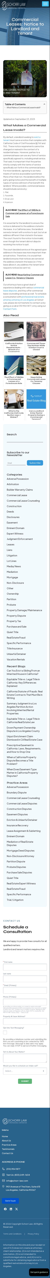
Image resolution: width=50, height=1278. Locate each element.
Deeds (10, 511)
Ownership (13, 593)
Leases (10, 544)
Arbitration (13, 484)
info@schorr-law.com (17, 1180)
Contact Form (10, 309)
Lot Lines (11, 560)
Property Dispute (16, 615)
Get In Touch (10, 1201)
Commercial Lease (17, 495)
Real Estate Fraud (16, 637)
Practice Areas (9, 1145)
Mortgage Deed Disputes (20, 850)
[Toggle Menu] (45, 4)
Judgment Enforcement (20, 538)
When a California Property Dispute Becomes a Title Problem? (21, 760)
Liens (9, 549)
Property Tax (14, 621)
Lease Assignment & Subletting (24, 830)
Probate (11, 604)
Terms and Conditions (12, 1234)
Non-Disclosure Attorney (20, 856)
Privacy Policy (33, 1234)
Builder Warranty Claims (20, 489)
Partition (11, 599)
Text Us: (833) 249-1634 (18, 1174)
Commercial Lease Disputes (22, 803)
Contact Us (7, 1153)
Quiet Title (12, 632)
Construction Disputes (19, 808)
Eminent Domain (15, 528)
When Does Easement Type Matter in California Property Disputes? (22, 772)
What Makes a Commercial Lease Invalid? (24, 107)
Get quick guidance (39, 1272)
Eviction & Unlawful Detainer (22, 819)
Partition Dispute (16, 861)
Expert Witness (15, 533)
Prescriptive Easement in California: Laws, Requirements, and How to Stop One (24, 748)
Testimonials (8, 1149)
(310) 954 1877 (13, 1169)
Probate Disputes (16, 866)
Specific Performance (19, 643)
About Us (6, 1141)
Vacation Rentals (16, 659)
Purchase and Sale (16, 626)
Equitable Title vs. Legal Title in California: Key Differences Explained (23, 682)
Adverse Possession (18, 478)
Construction (14, 506)
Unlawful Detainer (16, 653)
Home (5, 1136)
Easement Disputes (17, 814)
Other (10, 588)
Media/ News (14, 566)
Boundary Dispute (17, 792)
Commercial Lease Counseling (23, 500)
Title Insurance (15, 648)
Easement (12, 522)
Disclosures (13, 517)
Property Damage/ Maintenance (24, 610)
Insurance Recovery (17, 825)
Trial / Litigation (15, 899)
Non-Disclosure (15, 582)
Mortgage (12, 577)
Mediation (12, 571)
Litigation (12, 555)
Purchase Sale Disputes (19, 872)
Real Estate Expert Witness (21, 883)
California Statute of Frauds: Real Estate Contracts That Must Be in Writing (25, 695)
